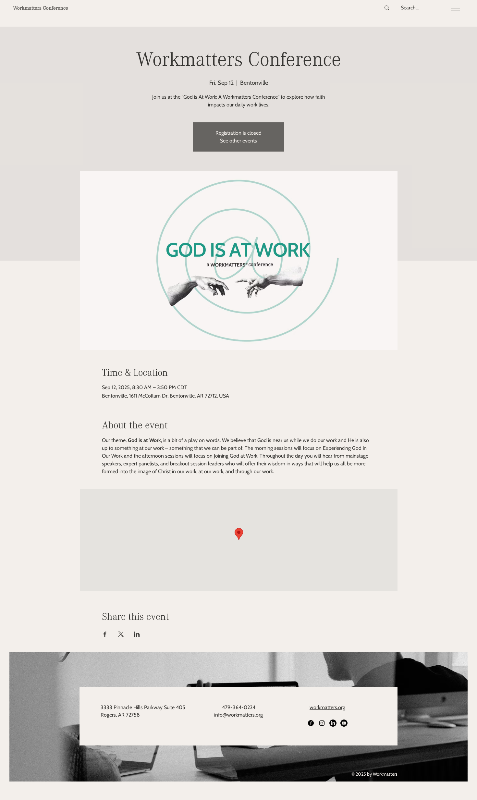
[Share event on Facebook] (105, 634)
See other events (238, 141)
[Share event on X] (121, 634)
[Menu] (454, 9)
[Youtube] (344, 723)
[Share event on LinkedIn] (137, 634)
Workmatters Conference (40, 8)
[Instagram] (321, 723)
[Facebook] (310, 723)
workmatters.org (327, 707)
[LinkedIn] (332, 723)
